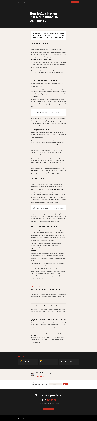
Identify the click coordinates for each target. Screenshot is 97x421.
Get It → (65, 384)
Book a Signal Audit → (40, 376)
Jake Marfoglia (22, 2)
